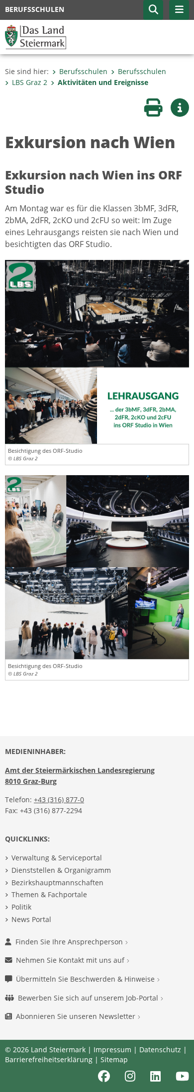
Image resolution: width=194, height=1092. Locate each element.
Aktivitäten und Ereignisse (103, 82)
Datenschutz (160, 1049)
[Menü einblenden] (179, 10)
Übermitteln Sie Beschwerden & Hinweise (86, 979)
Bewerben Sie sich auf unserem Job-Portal (89, 998)
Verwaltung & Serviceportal (56, 857)
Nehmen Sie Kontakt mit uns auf (71, 960)
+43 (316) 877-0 (59, 799)
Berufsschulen (83, 71)
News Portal (31, 919)
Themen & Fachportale (49, 894)
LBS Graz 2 (29, 82)
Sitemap (114, 1059)
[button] (153, 10)
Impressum (112, 1049)
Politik (21, 907)
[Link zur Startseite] (35, 36)
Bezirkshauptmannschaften (57, 882)
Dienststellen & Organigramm (61, 870)
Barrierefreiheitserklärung (49, 1059)
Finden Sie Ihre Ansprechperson (70, 941)
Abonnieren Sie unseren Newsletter (76, 1016)
